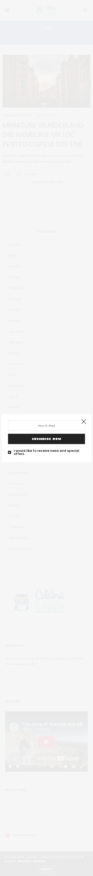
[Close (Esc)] (84, 422)
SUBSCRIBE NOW (46, 439)
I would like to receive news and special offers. (46, 452)
